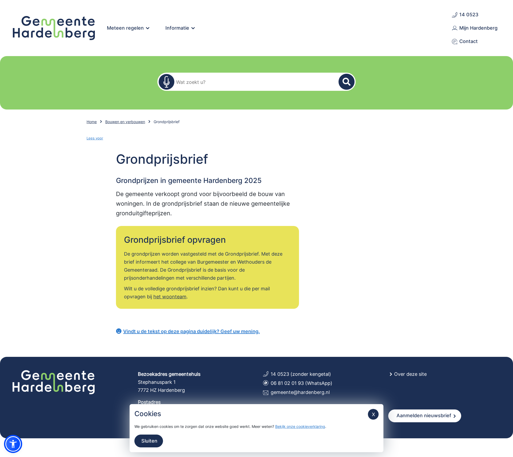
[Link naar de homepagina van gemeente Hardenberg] (54, 27)
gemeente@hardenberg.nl (300, 392)
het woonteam (169, 296)
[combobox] (253, 81)
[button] (13, 444)
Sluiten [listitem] (148, 441)
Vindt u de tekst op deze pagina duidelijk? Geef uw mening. (191, 331)
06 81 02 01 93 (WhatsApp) (301, 383)
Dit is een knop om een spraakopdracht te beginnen (166, 82)
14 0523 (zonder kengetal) (301, 374)
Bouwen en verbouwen (125, 121)
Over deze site (410, 374)
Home (92, 121)
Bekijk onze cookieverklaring (300, 426)
